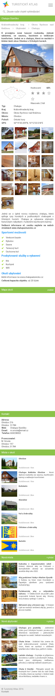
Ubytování (21, 28)
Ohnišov (17, 116)
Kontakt (5, 691)
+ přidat (50, 557)
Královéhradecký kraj (12, 25)
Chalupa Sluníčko (18, 428)
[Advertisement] (27, 382)
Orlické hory (19, 119)
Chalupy (36, 28)
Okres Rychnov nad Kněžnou (27, 113)
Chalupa (17, 106)
